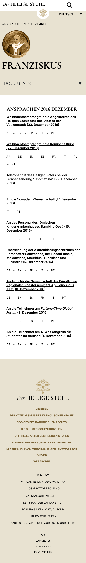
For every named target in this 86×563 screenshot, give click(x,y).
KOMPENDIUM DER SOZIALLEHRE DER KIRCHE (41, 442)
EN (20, 133)
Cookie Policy (43, 546)
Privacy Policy (43, 552)
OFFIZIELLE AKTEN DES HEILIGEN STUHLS (42, 435)
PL (75, 157)
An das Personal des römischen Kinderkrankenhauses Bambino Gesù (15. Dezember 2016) (38, 226)
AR (8, 157)
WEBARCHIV (41, 461)
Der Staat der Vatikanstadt (43, 502)
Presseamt (43, 474)
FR (31, 133)
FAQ (43, 535)
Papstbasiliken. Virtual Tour (43, 509)
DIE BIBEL (42, 408)
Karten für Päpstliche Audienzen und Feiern (43, 522)
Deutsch (67, 15)
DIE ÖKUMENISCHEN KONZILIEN (41, 429)
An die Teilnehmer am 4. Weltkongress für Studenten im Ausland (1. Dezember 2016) (38, 334)
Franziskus (32, 65)
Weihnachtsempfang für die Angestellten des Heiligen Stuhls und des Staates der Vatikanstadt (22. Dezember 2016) (41, 121)
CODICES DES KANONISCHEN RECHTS (42, 422)
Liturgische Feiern (43, 516)
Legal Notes (43, 540)
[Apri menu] (79, 5)
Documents (44, 83)
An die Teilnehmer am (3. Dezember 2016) (39, 310)
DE (8, 133)
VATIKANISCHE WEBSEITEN (43, 495)
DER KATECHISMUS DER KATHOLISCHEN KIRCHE (42, 415)
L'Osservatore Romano (43, 488)
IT (42, 133)
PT (53, 133)
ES (42, 157)
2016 (27, 24)
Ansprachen (12, 24)
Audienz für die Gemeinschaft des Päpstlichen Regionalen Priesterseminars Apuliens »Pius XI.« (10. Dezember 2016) (41, 285)
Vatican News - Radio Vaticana (43, 481)
